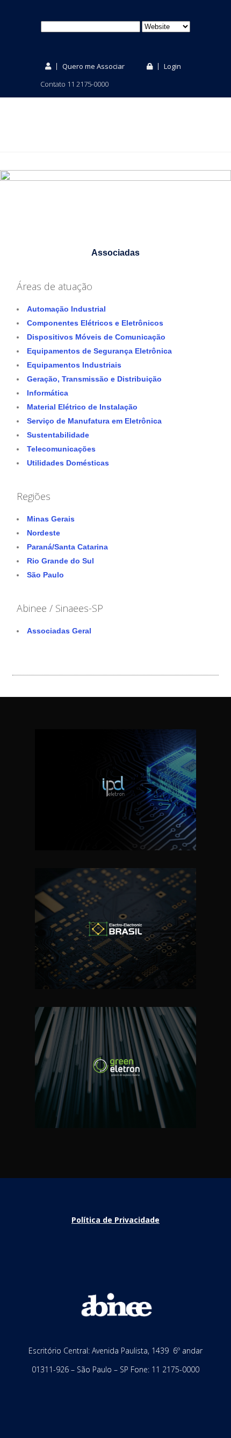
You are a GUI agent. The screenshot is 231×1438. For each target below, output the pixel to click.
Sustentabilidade (58, 435)
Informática (47, 393)
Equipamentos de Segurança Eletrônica (99, 351)
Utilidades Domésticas (68, 463)
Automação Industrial (66, 309)
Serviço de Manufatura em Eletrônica (94, 421)
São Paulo (45, 574)
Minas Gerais (51, 518)
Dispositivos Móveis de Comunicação (96, 337)
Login (171, 66)
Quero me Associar (93, 66)
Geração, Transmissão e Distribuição (94, 379)
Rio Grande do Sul (60, 560)
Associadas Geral (59, 630)
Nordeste (43, 532)
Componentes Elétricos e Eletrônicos (95, 323)
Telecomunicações (61, 449)
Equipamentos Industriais (74, 365)
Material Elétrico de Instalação (82, 407)
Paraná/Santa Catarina (67, 546)
